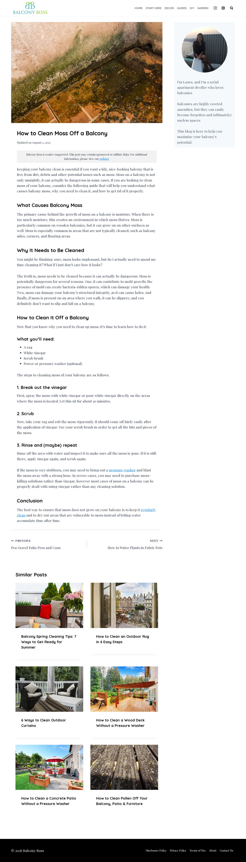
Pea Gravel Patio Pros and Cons (36, 544)
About (212, 850)
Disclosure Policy (156, 850)
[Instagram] (215, 8)
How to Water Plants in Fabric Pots (135, 544)
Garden (202, 8)
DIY (192, 8)
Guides (182, 8)
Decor (169, 8)
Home (138, 8)
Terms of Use (198, 850)
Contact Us (226, 850)
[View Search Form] (231, 8)
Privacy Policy (178, 850)
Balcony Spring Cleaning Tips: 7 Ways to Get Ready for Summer (48, 641)
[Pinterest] (223, 8)
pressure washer (122, 470)
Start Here (153, 8)
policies (104, 159)
